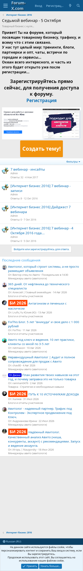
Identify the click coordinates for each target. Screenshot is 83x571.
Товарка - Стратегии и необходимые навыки (36, 387)
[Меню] (5, 6)
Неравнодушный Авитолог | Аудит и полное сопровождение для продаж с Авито (41, 359)
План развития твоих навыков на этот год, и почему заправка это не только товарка (43, 377)
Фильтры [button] (72, 161)
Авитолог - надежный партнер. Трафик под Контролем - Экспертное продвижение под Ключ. (40, 412)
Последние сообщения (21, 260)
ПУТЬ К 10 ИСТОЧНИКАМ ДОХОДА (44, 394)
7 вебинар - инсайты (27, 169)
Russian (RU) (13, 541)
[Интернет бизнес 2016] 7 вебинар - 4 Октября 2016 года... (41, 230)
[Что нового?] (70, 5)
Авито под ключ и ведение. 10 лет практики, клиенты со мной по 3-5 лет (41, 342)
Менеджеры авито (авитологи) (27, 278)
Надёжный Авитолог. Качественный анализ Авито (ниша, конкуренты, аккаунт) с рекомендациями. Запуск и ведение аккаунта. (44, 439)
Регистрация (41, 100)
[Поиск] (78, 5)
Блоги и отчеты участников (25, 296)
